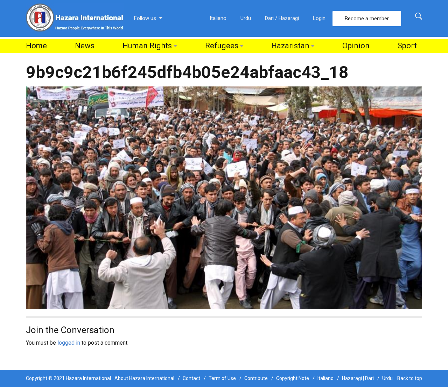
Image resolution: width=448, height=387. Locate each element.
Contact (191, 378)
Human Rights (147, 45)
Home (36, 45)
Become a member (367, 18)
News (84, 45)
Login (319, 18)
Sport (407, 45)
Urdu (245, 18)
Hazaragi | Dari (358, 378)
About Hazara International (144, 378)
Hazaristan (290, 45)
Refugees (221, 45)
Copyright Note (292, 378)
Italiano (218, 18)
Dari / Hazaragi (282, 18)
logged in (68, 342)
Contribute (256, 378)
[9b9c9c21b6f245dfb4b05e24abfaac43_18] (224, 197)
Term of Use (222, 378)
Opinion (356, 45)
